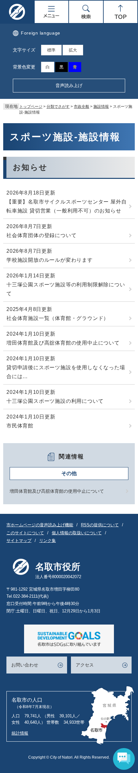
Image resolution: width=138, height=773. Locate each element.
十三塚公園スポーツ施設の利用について (54, 401)
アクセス (85, 664)
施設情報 (101, 106)
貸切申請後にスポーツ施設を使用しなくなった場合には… (65, 372)
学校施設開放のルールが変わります (49, 260)
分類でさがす (58, 106)
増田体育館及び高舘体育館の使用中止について (63, 343)
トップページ (30, 106)
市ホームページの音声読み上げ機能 (39, 524)
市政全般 (81, 106)
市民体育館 (19, 425)
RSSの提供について (100, 524)
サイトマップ (18, 540)
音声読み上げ (69, 85)
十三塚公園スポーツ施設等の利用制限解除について (65, 289)
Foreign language (40, 33)
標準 (51, 50)
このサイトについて (25, 532)
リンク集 (47, 540)
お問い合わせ (24, 664)
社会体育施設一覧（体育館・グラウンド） (57, 318)
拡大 (73, 50)
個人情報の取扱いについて (77, 532)
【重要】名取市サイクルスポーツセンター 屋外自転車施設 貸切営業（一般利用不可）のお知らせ (66, 206)
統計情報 (20, 733)
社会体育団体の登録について (41, 235)
